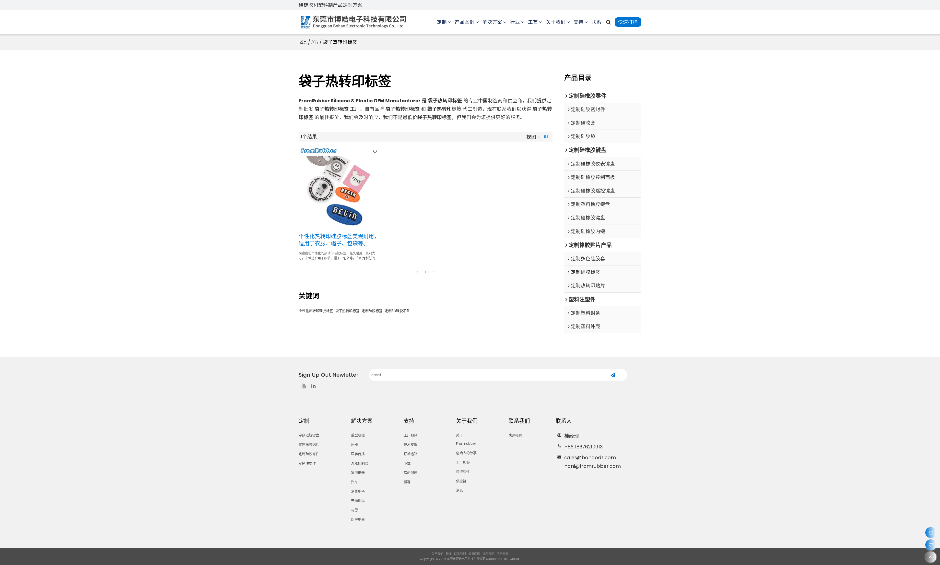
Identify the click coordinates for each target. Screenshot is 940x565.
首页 (303, 42)
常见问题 (474, 554)
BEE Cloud (511, 559)
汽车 (354, 482)
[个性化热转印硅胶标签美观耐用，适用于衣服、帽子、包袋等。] (339, 187)
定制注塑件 (307, 463)
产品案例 (464, 22)
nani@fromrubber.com (592, 466)
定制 (442, 22)
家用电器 (358, 472)
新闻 (449, 554)
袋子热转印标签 (347, 310)
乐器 (354, 444)
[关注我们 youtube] (303, 386)
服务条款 (502, 554)
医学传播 (358, 453)
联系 (596, 22)
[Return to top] (930, 557)
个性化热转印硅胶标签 (316, 310)
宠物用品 (358, 500)
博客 (407, 482)
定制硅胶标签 (372, 310)
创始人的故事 (466, 452)
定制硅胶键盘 (309, 435)
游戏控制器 (359, 463)
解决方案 (492, 22)
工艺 (533, 22)
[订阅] (613, 375)
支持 (578, 22)
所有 (314, 42)
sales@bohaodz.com (590, 457)
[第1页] (417, 272)
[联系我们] (930, 532)
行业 (515, 22)
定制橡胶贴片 (309, 444)
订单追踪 (410, 453)
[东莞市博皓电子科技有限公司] (354, 22)
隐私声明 (488, 554)
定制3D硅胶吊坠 (397, 310)
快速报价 (515, 435)
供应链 (461, 481)
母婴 (354, 510)
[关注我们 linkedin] (313, 386)
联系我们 (460, 554)
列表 (540, 136)
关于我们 (555, 22)
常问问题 (410, 472)
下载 (407, 463)
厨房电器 (358, 519)
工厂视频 (410, 435)
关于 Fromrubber (466, 439)
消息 (459, 490)
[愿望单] (930, 544)
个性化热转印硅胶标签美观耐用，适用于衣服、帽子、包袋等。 (339, 240)
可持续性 (463, 471)
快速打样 (628, 22)
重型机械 (358, 435)
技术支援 (410, 444)
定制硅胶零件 (309, 453)
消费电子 (358, 491)
